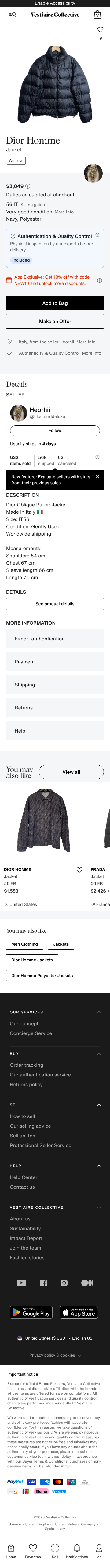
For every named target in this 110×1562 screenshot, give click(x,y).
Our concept (24, 1023)
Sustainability (25, 1228)
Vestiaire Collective (37, 1207)
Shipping (25, 684)
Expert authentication (40, 638)
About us (20, 1218)
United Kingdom (38, 1524)
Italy (61, 1529)
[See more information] (99, 280)
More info (64, 212)
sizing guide (32, 204)
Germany (88, 1524)
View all (71, 772)
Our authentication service (40, 1074)
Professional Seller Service (40, 1145)
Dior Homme (33, 141)
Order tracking (26, 1065)
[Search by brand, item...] (12, 14)
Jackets (61, 944)
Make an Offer (55, 321)
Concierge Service (31, 1033)
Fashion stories (27, 1257)
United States (66, 1524)
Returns (24, 707)
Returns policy (26, 1084)
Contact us (22, 1186)
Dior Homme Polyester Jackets (42, 976)
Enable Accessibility (55, 3)
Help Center (23, 1177)
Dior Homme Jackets (32, 960)
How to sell (22, 1116)
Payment (25, 661)
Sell (15, 1105)
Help (20, 730)
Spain (49, 1529)
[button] (97, 14)
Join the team (25, 1247)
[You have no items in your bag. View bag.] (97, 14)
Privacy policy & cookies (52, 1355)
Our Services (26, 1012)
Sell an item (23, 1135)
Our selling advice (30, 1126)
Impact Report (26, 1238)
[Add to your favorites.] (79, 870)
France (15, 1524)
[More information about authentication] (97, 235)
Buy (14, 1053)
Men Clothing (24, 944)
